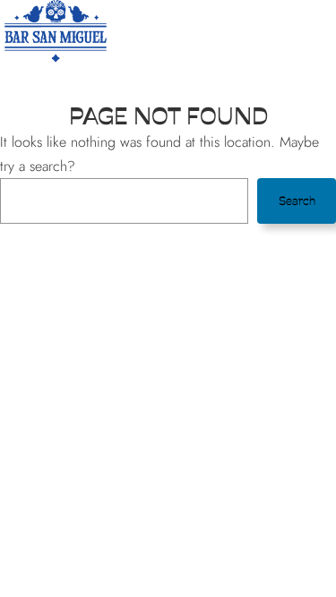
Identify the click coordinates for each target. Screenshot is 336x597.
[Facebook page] (189, 30)
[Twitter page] (160, 30)
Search (297, 201)
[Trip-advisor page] (275, 30)
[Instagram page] (217, 30)
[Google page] (246, 30)
